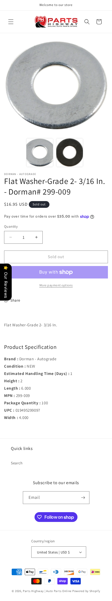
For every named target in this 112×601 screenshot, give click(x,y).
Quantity (11, 226)
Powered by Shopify (86, 591)
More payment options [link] (56, 285)
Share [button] (15, 300)
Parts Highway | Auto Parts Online (47, 591)
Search (17, 463)
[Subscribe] (83, 497)
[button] (11, 22)
